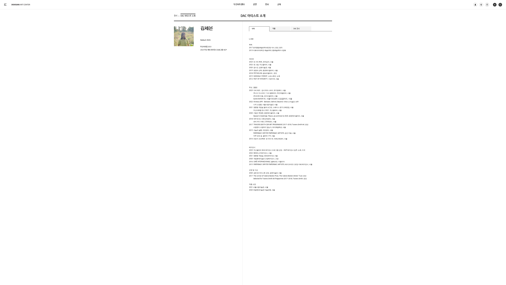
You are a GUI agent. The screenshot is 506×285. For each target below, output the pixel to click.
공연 (255, 5)
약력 (253, 29)
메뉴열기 (5, 4)
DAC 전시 (296, 29)
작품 (274, 29)
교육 (279, 5)
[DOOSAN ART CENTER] (21, 4)
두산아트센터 (239, 5)
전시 (267, 5)
